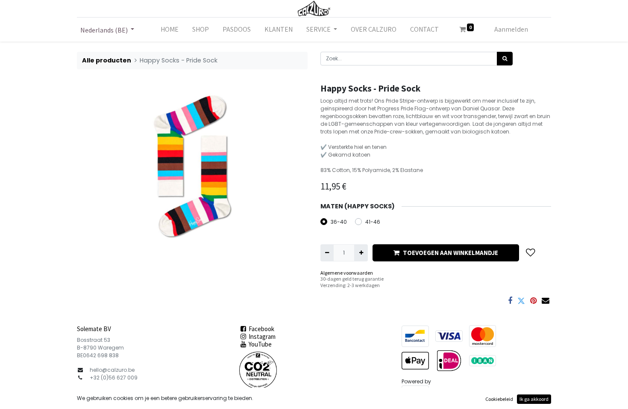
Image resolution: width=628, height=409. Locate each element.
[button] (530, 253)
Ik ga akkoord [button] (534, 399)
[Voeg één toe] (360, 252)
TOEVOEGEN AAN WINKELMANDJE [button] (450, 253)
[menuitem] (169, 29)
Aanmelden (511, 29)
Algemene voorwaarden (346, 273)
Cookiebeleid (499, 399)
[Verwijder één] (327, 252)
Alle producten (106, 60)
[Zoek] (505, 58)
